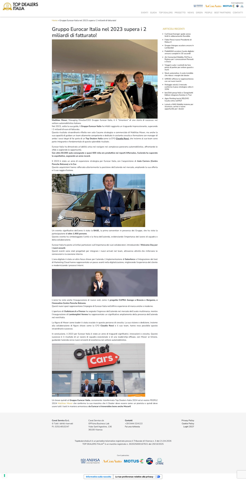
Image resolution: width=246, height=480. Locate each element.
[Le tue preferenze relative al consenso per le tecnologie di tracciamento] (4, 475)
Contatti (238, 12)
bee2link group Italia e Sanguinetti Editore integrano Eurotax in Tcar (179, 93)
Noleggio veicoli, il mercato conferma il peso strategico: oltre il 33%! (179, 86)
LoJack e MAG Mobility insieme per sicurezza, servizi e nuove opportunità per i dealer (179, 106)
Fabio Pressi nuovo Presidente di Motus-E (178, 40)
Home (55, 20)
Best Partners (222, 12)
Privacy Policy (188, 420)
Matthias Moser (65, 403)
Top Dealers (166, 12)
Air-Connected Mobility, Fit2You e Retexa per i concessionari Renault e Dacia (179, 59)
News (191, 12)
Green (199, 12)
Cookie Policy (188, 423)
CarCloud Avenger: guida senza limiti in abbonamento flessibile (178, 35)
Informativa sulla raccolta (98, 476)
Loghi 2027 (188, 426)
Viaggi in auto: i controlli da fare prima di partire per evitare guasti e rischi (179, 67)
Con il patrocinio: (237, 3)
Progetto (180, 12)
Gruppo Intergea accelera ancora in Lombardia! (179, 46)
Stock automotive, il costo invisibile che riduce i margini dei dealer (179, 74)
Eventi (144, 12)
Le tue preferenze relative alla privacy (134, 476)
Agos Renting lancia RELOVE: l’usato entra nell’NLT (177, 99)
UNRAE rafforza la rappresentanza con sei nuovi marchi (179, 80)
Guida (153, 12)
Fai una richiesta (132, 426)
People (208, 12)
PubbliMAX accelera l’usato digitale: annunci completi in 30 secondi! (179, 52)
